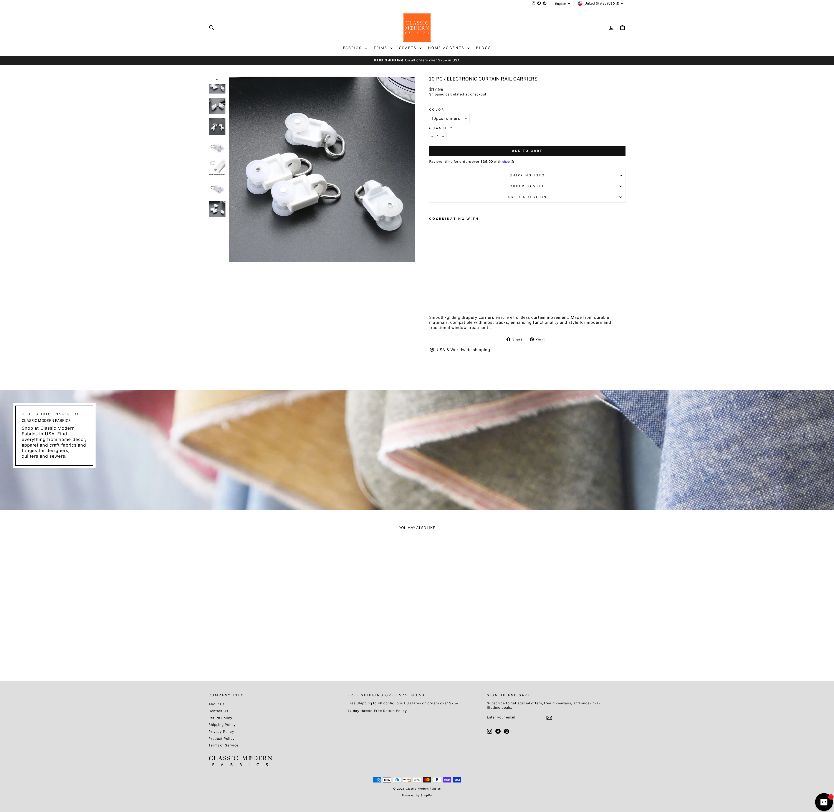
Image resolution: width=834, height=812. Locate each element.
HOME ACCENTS (447, 48)
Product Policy (221, 738)
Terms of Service (223, 745)
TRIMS (381, 48)
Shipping (436, 94)
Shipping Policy (222, 725)
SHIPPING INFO (527, 175)
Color (437, 109)
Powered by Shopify (417, 795)
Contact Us (218, 711)
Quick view (258, 636)
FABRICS (353, 48)
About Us (216, 704)
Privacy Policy (221, 732)
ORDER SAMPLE (527, 186)
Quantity (441, 128)
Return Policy (220, 718)
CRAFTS (408, 48)
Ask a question (527, 197)
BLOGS (483, 48)
